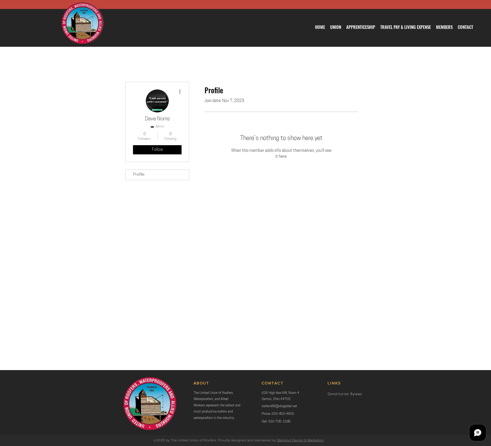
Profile (138, 175)
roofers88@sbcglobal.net (279, 406)
